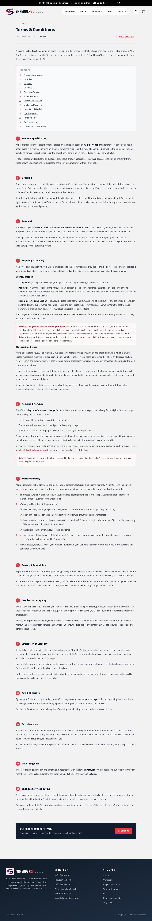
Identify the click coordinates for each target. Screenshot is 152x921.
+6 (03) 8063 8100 (63, 879)
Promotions (97, 11)
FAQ (105, 893)
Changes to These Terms (35, 126)
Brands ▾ (84, 11)
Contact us (108, 879)
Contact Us (123, 830)
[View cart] (143, 11)
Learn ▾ (110, 11)
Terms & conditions (137, 914)
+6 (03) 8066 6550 (63, 875)
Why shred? (108, 902)
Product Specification (33, 75)
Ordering (28, 79)
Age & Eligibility (31, 113)
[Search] (136, 11)
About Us (122, 11)
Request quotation (111, 884)
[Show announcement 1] (117, 2)
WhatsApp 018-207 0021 (66, 889)
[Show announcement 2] (119, 2)
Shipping (28, 87)
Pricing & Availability (33, 100)
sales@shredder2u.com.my (31, 450)
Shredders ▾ (69, 11)
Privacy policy (120, 914)
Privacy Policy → (126, 36)
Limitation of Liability (33, 109)
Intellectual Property (33, 105)
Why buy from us (110, 889)
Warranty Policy (31, 96)
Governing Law (30, 122)
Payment (28, 83)
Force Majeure (30, 117)
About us (107, 875)
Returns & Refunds (32, 92)
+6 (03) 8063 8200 (63, 884)
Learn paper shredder (113, 898)
